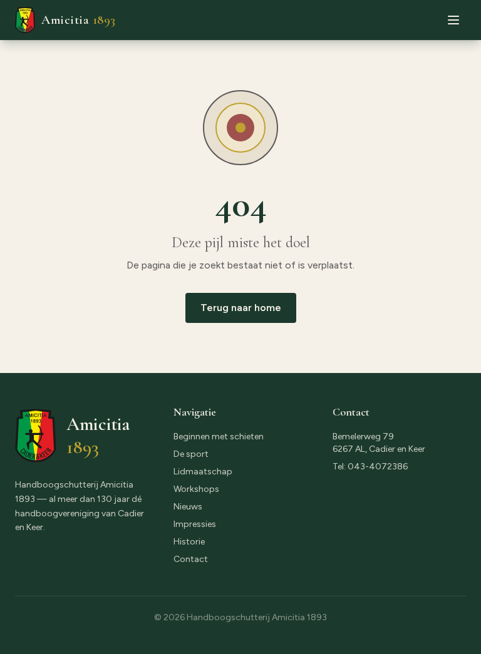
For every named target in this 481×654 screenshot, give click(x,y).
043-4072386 (378, 466)
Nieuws (187, 506)
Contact (190, 559)
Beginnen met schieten (218, 436)
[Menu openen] (453, 20)
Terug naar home (240, 308)
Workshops (196, 489)
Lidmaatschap (202, 471)
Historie (189, 541)
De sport (191, 454)
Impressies (194, 524)
